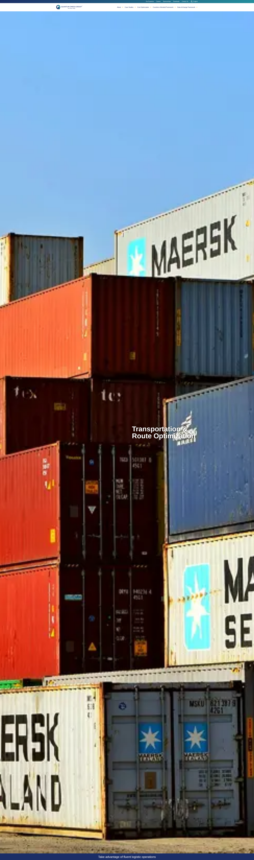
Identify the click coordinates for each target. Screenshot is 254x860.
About (119, 7)
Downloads (176, 1)
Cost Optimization (143, 7)
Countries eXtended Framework (163, 7)
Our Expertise (150, 1)
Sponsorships (167, 1)
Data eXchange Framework (186, 7)
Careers (158, 1)
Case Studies (129, 7)
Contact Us (185, 1)
